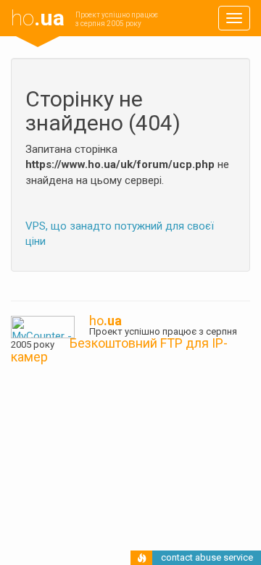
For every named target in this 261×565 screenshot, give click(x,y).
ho (38, 17)
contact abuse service (207, 557)
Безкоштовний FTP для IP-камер (119, 349)
